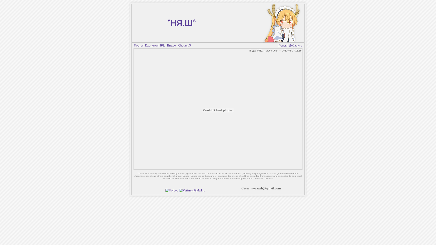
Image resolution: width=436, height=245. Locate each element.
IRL (162, 45)
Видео (171, 45)
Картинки (151, 45)
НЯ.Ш (182, 23)
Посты (138, 45)
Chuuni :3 (184, 45)
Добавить (295, 45)
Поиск (282, 45)
